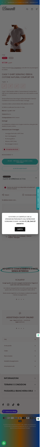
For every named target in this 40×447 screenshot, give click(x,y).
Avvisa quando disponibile (36, 198)
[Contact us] (4, 443)
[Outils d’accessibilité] (37, 419)
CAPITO (20, 229)
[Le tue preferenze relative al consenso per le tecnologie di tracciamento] (37, 335)
